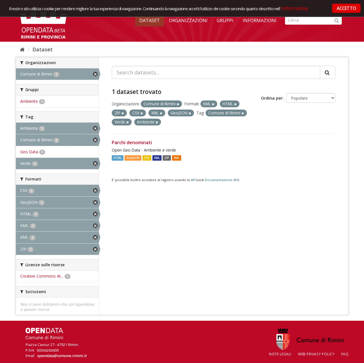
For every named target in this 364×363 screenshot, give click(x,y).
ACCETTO (346, 8)
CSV (146, 158)
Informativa (294, 8)
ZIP (166, 158)
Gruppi (225, 20)
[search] (327, 72)
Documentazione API (221, 180)
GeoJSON (133, 158)
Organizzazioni (188, 20)
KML (157, 158)
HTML (117, 158)
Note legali (280, 354)
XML (176, 158)
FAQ (345, 354)
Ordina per (271, 98)
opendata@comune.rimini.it (61, 355)
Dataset (149, 20)
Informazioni (259, 20)
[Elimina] (178, 104)
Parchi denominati (132, 142)
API (193, 180)
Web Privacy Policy (316, 354)
